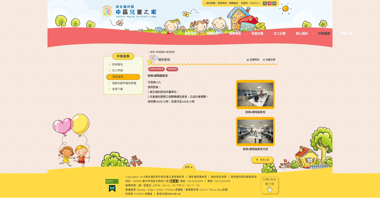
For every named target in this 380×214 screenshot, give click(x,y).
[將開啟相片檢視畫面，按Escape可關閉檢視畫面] (255, 94)
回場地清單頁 (156, 69)
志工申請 (117, 70)
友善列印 (254, 59)
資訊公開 (346, 33)
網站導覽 (210, 3)
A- (265, 3)
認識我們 (213, 33)
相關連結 (233, 3)
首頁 (152, 52)
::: (205, 3)
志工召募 (280, 33)
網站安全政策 (219, 177)
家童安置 (257, 33)
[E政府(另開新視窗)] (112, 188)
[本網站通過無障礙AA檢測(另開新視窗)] (112, 181)
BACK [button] (265, 159)
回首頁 (244, 3)
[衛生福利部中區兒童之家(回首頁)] (129, 11)
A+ (274, 3)
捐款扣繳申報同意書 (124, 83)
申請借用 (172, 69)
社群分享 (270, 59)
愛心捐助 (302, 33)
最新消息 (191, 33)
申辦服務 (324, 33)
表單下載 (117, 89)
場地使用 (118, 76)
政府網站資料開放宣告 (244, 177)
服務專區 (235, 33)
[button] (188, 167)
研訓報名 (117, 64)
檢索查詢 (222, 3)
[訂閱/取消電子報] (270, 185)
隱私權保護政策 (198, 177)
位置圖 (174, 181)
